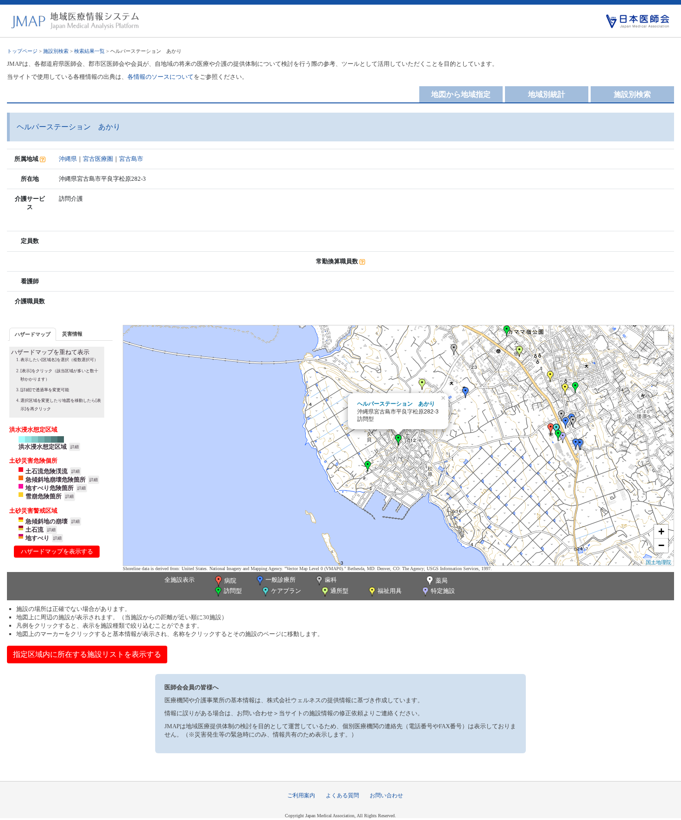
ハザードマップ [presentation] (32, 334)
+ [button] (661, 531)
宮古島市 (131, 158)
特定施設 (443, 590)
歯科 (331, 579)
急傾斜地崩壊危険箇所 (55, 479)
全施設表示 (179, 579)
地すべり (37, 537)
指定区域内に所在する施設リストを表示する (87, 654)
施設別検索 (56, 51)
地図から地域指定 (461, 94)
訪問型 (233, 590)
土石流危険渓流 (46, 471)
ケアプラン (286, 590)
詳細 (74, 447)
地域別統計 (546, 94)
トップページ (22, 51)
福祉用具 (390, 590)
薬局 (441, 580)
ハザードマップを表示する (57, 551)
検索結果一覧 (89, 51)
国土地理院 (658, 562)
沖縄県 (68, 158)
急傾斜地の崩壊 (46, 521)
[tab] (32, 334)
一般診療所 (280, 579)
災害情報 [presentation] (72, 334)
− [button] (661, 545)
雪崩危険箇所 (43, 496)
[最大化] (661, 338)
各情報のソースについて (160, 76)
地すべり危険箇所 (49, 487)
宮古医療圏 (98, 158)
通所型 (339, 590)
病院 (230, 580)
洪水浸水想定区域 (43, 446)
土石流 (34, 529)
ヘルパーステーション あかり (396, 403)
